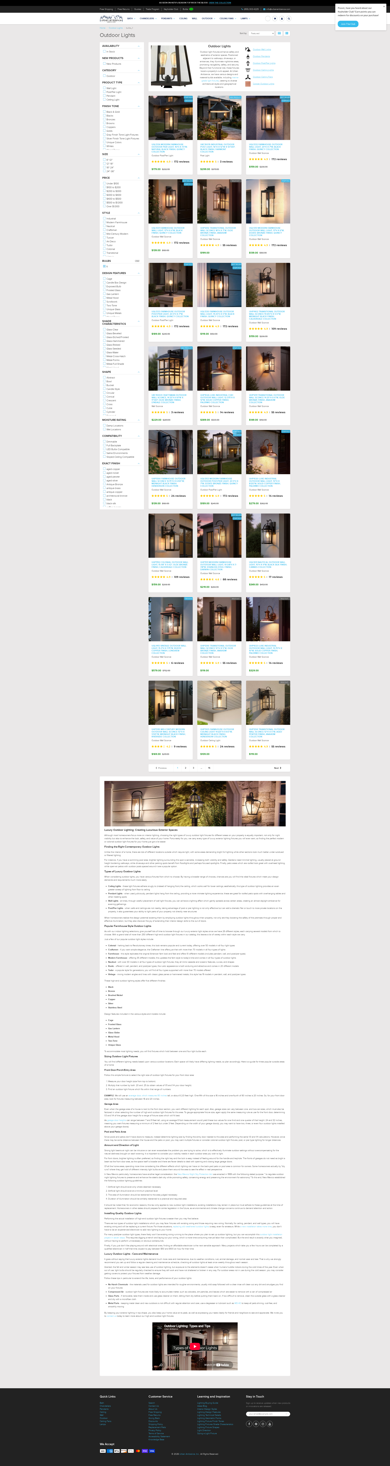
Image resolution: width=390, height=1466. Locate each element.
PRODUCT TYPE (112, 82)
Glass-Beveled (113, 333)
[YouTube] (270, 1424)
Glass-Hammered (115, 341)
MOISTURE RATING (114, 420)
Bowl (109, 381)
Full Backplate (113, 445)
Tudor (109, 245)
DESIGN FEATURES (114, 273)
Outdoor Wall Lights (262, 49)
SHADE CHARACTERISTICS (114, 322)
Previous (162, 768)
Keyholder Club (171, 9)
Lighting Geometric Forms (209, 1418)
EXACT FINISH (111, 463)
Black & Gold (113, 111)
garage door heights (116, 1120)
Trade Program (152, 9)
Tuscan (110, 237)
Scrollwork (111, 301)
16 (209, 768)
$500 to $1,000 (114, 202)
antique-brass (113, 488)
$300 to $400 (113, 195)
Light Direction (204, 1430)
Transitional (112, 252)
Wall (194, 19)
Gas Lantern (112, 294)
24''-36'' (110, 171)
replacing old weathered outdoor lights (191, 1226)
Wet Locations (113, 429)
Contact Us (154, 1406)
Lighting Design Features (209, 1412)
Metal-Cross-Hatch (116, 356)
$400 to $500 (113, 198)
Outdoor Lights (116, 28)
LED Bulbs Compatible (118, 449)
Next (276, 768)
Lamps (244, 19)
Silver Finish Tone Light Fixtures (122, 138)
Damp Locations (114, 425)
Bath (130, 19)
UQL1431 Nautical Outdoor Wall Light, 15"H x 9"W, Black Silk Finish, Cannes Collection (268, 564)
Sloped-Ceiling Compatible (120, 456)
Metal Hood (112, 297)
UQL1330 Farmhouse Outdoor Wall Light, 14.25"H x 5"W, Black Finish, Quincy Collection (217, 314)
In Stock (110, 51)
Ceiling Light (112, 99)
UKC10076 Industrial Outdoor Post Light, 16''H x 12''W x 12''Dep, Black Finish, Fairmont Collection (217, 148)
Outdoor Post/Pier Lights (264, 63)
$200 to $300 (113, 191)
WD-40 (237, 1303)
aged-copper (113, 469)
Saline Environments (117, 453)
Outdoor (207, 19)
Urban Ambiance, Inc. (189, 1454)
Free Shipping (106, 9)
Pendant (110, 95)
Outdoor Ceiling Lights (263, 70)
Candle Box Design (116, 282)
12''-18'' (109, 163)
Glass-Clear (112, 329)
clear (137, 261)
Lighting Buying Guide (207, 1403)
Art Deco (111, 241)
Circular (110, 392)
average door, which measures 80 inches (148, 1095)
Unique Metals (113, 313)
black (109, 499)
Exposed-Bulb (113, 286)
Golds (109, 130)
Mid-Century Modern (117, 233)
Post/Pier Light (113, 92)
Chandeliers (147, 19)
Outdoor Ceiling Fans (263, 77)
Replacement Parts (157, 1427)
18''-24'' (110, 167)
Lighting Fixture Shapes (208, 1427)
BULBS (106, 261)
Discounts (153, 1421)
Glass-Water (112, 352)
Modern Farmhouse (116, 222)
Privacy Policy (155, 1430)
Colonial (110, 249)
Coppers (110, 127)
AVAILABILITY (110, 46)
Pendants (166, 19)
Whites (109, 146)
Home (102, 28)
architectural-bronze (116, 495)
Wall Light (111, 88)
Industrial (111, 218)
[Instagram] (263, 1424)
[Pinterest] (256, 1424)
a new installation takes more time (256, 1226)
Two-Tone (111, 305)
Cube (109, 408)
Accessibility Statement (159, 1436)
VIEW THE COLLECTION (220, 3)
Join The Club (348, 23)
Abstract (110, 377)
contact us (111, 1316)
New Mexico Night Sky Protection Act (194, 1174)
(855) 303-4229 (251, 9)
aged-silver (112, 480)
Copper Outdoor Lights (263, 83)
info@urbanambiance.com (278, 9)
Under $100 (112, 183)
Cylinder (110, 411)
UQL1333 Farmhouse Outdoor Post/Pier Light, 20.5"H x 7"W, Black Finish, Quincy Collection (170, 314)
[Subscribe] (286, 1413)
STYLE (106, 213)
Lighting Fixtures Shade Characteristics (215, 1424)
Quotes (137, 9)
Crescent (111, 400)
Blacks (109, 115)
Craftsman (111, 230)
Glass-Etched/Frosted (117, 337)
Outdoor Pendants (261, 56)
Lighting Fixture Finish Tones (210, 1421)
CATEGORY (109, 70)
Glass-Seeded (113, 348)
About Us (153, 1409)
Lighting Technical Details (209, 1415)
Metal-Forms (112, 360)
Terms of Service (156, 1433)
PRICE (106, 178)
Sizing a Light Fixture (207, 1433)
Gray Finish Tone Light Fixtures (122, 134)
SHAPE (106, 372)
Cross (109, 404)
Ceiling (183, 19)
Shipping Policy (156, 1424)
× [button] (384, 6)
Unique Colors (113, 142)
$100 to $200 (113, 187)
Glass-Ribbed (113, 344)
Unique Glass (113, 309)
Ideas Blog (202, 1406)
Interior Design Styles (207, 1409)
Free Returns (123, 9)
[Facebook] (249, 1424)
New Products (113, 63)
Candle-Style (113, 389)
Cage (109, 278)
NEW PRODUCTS (112, 58)
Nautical (110, 226)
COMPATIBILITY (112, 436)
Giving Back (154, 1418)
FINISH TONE (110, 106)
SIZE (105, 154)
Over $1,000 (112, 206)
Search (152, 1403)
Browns (110, 123)
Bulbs (185, 9)
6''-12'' (109, 159)
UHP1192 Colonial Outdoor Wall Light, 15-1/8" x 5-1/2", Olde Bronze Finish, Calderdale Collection (170, 564)
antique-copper (114, 492)
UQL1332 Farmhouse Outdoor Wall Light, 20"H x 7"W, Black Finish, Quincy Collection (265, 146)
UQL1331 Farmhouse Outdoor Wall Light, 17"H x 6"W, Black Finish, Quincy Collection (168, 230)
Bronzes (110, 119)
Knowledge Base (156, 1439)
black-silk (111, 503)
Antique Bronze (114, 484)
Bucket (110, 385)
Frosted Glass (113, 290)
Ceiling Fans (227, 19)
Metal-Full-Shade (115, 363)
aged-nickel (112, 472)
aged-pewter (113, 476)
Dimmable (111, 441)
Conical (110, 396)
